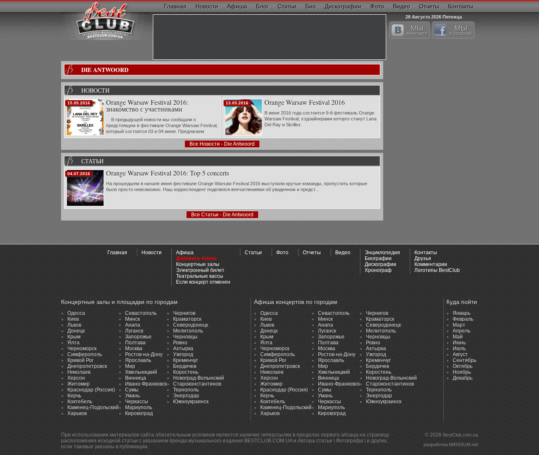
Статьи (287, 6)
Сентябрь (464, 360)
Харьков (77, 413)
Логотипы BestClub (437, 270)
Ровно (180, 343)
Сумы (132, 390)
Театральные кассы (199, 276)
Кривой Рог (80, 360)
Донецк (76, 331)
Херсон (76, 378)
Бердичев (184, 366)
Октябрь (462, 366)
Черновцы (185, 337)
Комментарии (430, 264)
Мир (130, 366)
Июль (459, 348)
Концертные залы (197, 264)
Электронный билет (200, 270)
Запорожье (138, 337)
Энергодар (186, 396)
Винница (135, 378)
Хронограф (378, 270)
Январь (461, 313)
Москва (133, 348)
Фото (377, 6)
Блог (262, 6)
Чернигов (184, 313)
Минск (132, 319)
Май (458, 337)
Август (460, 354)
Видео (401, 6)
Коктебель (79, 401)
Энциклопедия (382, 252)
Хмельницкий (141, 372)
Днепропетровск (87, 366)
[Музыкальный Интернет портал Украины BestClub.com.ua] (105, 20)
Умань (132, 396)
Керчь (74, 396)
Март (459, 325)
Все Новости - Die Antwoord (222, 144)
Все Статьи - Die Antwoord (222, 215)
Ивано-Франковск (146, 384)
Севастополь (141, 313)
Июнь (459, 343)
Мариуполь (138, 407)
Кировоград (139, 413)
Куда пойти (461, 301)
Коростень (185, 372)
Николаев (79, 372)
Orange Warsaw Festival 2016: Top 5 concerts (167, 173)
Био (310, 6)
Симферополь (84, 354)
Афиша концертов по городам (295, 301)
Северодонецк (190, 325)
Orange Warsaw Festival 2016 (304, 102)
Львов (74, 325)
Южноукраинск (190, 401)
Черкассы (136, 401)
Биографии (378, 258)
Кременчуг (185, 360)
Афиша (237, 6)
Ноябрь (462, 372)
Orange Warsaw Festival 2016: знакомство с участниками (147, 106)
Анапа (132, 325)
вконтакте (416, 30)
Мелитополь (188, 331)
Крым (73, 337)
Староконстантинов (197, 384)
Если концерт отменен (203, 282)
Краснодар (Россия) (91, 390)
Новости (206, 6)
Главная (175, 6)
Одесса (76, 313)
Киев (73, 319)
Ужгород (183, 354)
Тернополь (186, 390)
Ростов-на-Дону (144, 354)
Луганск (134, 331)
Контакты (460, 6)
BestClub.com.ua (460, 434)
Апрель (461, 331)
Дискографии (343, 6)
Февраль (463, 319)
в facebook (460, 30)
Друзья (422, 258)
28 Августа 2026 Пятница (434, 15)
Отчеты (429, 6)
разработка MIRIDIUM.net (451, 444)
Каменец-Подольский (93, 407)
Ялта (73, 343)
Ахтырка (183, 348)
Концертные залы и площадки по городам (119, 301)
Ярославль (138, 360)
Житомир (78, 384)
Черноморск (81, 348)
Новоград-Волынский (198, 378)
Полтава (135, 343)
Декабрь (462, 378)
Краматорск (187, 319)
